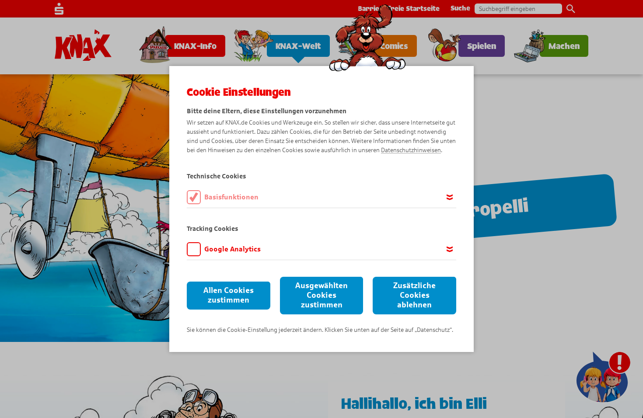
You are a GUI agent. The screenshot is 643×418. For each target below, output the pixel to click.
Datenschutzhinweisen (411, 150)
